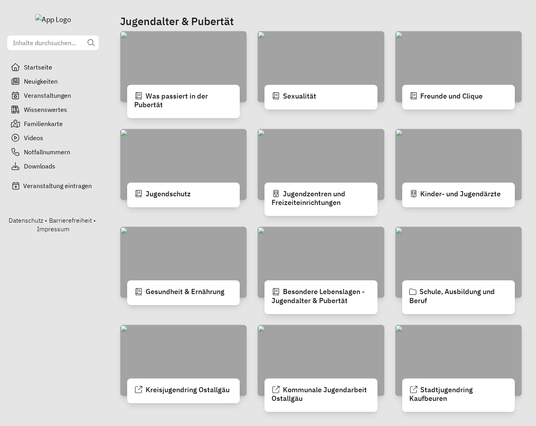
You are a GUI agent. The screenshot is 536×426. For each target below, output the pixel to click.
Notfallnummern (47, 152)
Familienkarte (43, 124)
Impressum (53, 229)
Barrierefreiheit (70, 220)
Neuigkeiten (41, 81)
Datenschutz (26, 220)
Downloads (39, 166)
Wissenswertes (45, 109)
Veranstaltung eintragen (57, 186)
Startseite (38, 67)
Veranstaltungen (47, 95)
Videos (33, 138)
